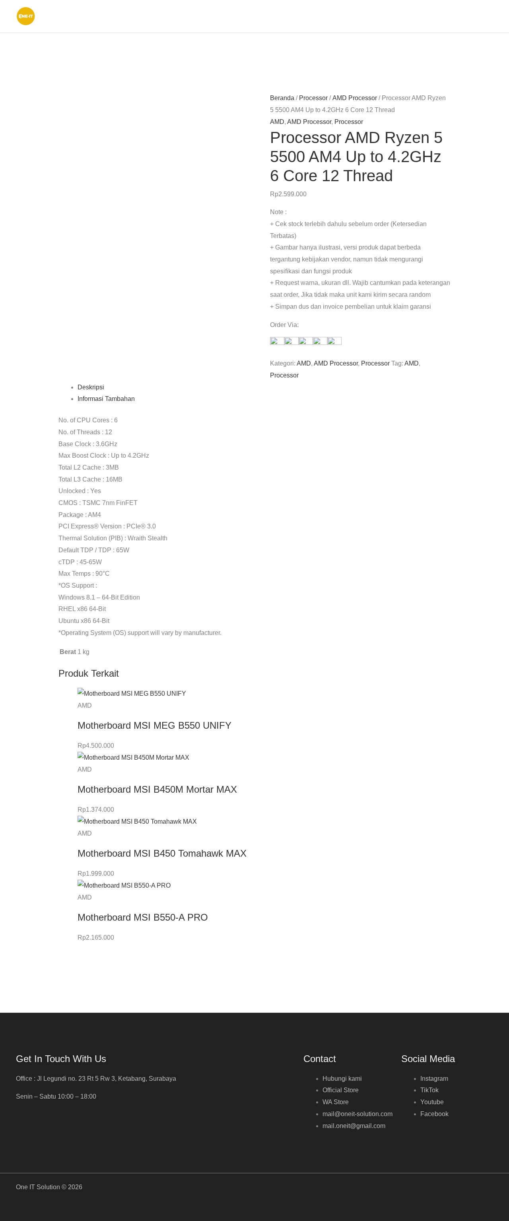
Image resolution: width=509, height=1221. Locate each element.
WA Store (335, 1102)
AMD (277, 121)
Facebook (434, 1114)
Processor (313, 98)
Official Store (340, 1090)
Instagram (434, 1078)
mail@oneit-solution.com (357, 1114)
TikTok (429, 1090)
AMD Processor (354, 98)
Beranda (282, 98)
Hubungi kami (342, 1078)
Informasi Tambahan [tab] (106, 398)
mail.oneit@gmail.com (353, 1125)
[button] (489, 16)
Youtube (432, 1102)
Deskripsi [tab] (91, 387)
